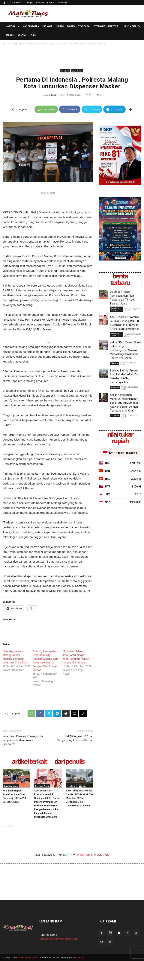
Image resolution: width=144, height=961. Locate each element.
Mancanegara (30, 26)
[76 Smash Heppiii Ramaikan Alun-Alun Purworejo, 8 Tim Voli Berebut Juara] (16, 778)
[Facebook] (40, 713)
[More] (131, 109)
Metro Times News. (28, 957)
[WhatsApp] (31, 713)
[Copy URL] (83, 713)
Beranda (7, 43)
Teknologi (84, 26)
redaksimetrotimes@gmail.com (58, 938)
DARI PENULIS (69, 761)
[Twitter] (48, 713)
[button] (139, 26)
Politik (71, 26)
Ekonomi (47, 26)
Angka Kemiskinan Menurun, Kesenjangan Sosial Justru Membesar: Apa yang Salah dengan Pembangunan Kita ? (125, 402)
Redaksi (40, 2)
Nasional (11, 26)
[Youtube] (102, 942)
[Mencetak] (66, 713)
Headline (20, 43)
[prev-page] (5, 824)
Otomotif (99, 26)
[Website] (136, 933)
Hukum (60, 26)
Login (30, 2)
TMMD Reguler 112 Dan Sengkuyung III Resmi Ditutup (75, 738)
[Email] (74, 713)
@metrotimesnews (93, 855)
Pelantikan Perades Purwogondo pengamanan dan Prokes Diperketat (23, 740)
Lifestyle (113, 26)
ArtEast (80, 957)
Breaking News (11, 786)
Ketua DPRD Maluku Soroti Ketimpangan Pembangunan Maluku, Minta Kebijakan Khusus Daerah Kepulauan (125, 350)
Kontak (50, 2)
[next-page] (11, 824)
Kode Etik (62, 2)
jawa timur (77, 70)
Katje (53, 94)
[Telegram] (57, 713)
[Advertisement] (97, 13)
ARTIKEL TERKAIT (29, 761)
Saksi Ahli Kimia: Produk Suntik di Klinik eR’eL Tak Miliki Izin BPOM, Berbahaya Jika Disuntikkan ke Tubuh (79, 798)
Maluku (114, 363)
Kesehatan (130, 26)
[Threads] (110, 942)
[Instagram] (110, 933)
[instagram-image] (8, 872)
